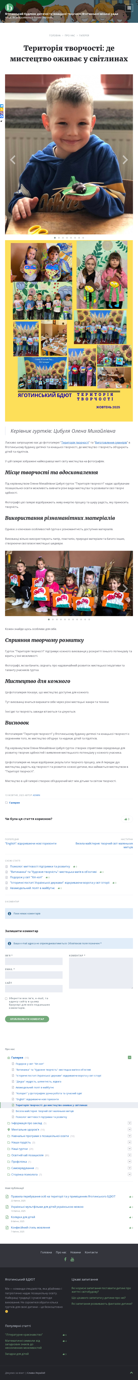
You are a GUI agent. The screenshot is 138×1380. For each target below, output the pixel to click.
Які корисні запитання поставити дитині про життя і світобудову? (101, 1290)
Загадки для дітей (17, 1354)
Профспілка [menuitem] (19, 1161)
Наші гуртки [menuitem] (19, 1149)
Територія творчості (75, 442)
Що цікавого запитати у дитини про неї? (99, 1298)
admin (36, 795)
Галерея (84, 35)
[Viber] (1, 113)
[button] (55, 237)
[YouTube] (72, 1259)
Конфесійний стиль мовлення (30, 1227)
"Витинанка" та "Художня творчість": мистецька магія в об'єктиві (53, 872)
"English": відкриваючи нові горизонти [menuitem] (37, 1099)
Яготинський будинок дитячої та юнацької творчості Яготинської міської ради (61, 14)
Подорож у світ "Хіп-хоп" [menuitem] (30, 1063)
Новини (75, 1252)
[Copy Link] (1, 109)
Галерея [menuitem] (17, 1057)
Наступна (127, 839)
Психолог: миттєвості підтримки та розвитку (40, 866)
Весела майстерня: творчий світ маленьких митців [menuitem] (45, 1111)
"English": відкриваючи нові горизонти (30, 843)
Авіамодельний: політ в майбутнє (32, 888)
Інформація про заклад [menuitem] (26, 1123)
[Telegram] (1, 106)
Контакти (91, 1252)
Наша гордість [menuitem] (21, 1142)
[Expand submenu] (129, 1057)
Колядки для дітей (23, 1217)
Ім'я (9, 955)
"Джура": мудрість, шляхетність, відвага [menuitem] (38, 1081)
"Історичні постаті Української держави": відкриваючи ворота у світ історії (60, 882)
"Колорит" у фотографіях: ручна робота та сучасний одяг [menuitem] (49, 1093)
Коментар (77, 955)
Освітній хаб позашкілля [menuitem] (27, 1155)
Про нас (70, 35)
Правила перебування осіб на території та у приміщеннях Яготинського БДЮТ (63, 1196)
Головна (55, 35)
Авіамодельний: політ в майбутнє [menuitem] (35, 1087)
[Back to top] (131, 1372)
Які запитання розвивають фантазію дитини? (102, 1304)
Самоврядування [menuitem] (22, 1168)
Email (10, 969)
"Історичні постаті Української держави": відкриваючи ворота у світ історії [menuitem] (58, 1075)
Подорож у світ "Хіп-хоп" (26, 877)
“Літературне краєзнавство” (24, 1334)
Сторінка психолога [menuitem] (24, 1174)
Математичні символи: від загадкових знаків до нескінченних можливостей (23, 1344)
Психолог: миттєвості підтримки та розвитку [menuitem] (41, 1117)
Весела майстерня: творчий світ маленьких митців (104, 845)
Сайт (8, 982)
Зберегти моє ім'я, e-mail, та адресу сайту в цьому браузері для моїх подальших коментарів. (29, 1003)
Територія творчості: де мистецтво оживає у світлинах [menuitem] (51, 1105)
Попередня (12, 839)
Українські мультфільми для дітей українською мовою (47, 1207)
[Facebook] (1, 116)
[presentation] (12, 154)
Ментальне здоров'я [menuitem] (25, 1129)
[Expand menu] (129, 8)
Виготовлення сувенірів (111, 442)
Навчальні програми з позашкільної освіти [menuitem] (40, 1136)
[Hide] (1, 121)
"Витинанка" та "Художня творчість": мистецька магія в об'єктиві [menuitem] (53, 1069)
